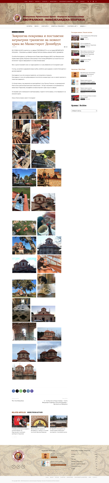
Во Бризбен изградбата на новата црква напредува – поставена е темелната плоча (58, 430)
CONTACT (82, 1)
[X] (96, 1)
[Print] (24, 391)
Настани (82, 99)
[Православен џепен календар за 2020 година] (75, 90)
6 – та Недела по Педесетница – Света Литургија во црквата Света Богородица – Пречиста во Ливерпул (54, 402)
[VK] (28, 391)
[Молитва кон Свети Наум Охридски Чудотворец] (75, 74)
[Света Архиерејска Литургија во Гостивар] (75, 38)
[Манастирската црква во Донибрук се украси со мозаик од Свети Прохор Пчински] (39, 421)
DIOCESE (37, 1)
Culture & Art (72, 26)
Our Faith (44, 26)
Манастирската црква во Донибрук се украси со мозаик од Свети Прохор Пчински (39, 430)
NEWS (36, 26)
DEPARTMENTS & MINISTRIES (66, 1)
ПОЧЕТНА (29, 26)
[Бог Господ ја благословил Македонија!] (75, 98)
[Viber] (31, 391)
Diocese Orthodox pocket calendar (88, 83)
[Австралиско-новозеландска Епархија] (54, 14)
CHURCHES (44, 1)
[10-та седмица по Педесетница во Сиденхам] (75, 45)
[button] (88, 1)
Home (26, 1)
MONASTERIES (53, 1)
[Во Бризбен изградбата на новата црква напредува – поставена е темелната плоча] (58, 421)
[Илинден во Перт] (75, 61)
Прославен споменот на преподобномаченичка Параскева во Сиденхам (87, 52)
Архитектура (21, 31)
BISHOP (31, 1)
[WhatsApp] (20, 391)
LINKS (77, 1)
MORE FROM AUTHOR (35, 412)
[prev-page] (13, 437)
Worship (82, 46)
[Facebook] (90, 1)
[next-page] (15, 437)
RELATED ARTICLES (19, 412)
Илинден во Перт (86, 59)
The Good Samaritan (18, 401)
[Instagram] (93, 1)
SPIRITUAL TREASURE (57, 26)
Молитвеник (83, 76)
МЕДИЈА (82, 26)
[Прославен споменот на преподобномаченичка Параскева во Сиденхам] (75, 53)
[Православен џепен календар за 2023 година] (75, 82)
